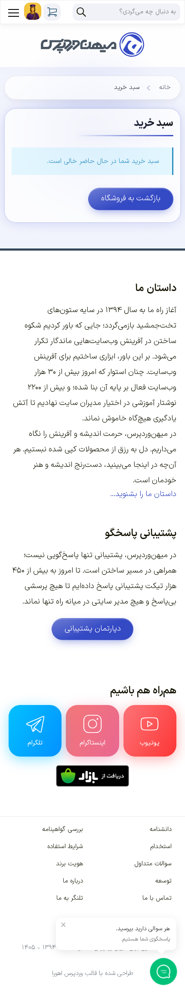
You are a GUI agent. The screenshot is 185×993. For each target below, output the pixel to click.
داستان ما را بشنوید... (143, 494)
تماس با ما (157, 898)
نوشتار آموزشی (154, 403)
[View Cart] (52, 12)
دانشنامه (161, 829)
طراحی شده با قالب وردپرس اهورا (92, 973)
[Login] (32, 11)
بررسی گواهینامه (62, 829)
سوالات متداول (153, 864)
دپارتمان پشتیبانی (93, 628)
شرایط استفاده (65, 847)
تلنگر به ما (69, 898)
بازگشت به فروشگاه (130, 198)
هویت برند (69, 864)
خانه (165, 87)
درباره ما (73, 881)
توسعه (163, 881)
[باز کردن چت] (163, 971)
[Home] (92, 33)
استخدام (161, 847)
